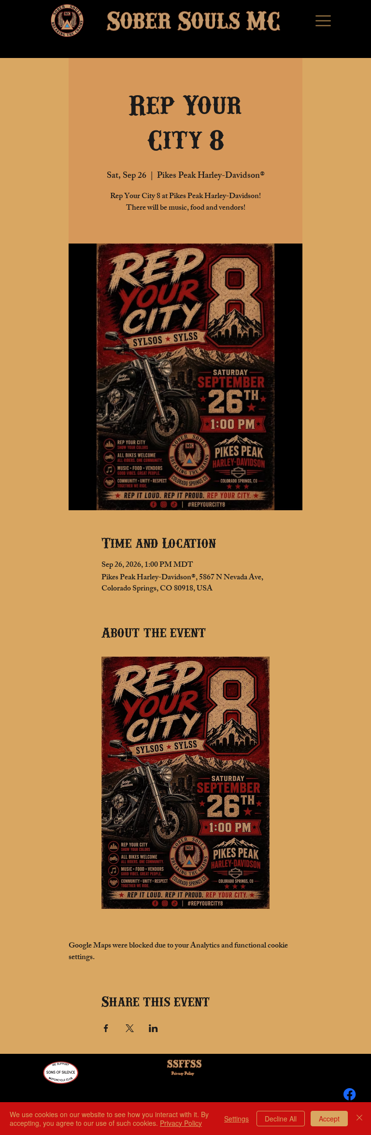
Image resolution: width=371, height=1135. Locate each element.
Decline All (281, 1118)
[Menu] (324, 21)
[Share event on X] (129, 1028)
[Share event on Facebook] (106, 1028)
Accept (329, 1118)
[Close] (359, 1118)
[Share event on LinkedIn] (153, 1028)
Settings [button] (236, 1118)
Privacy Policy (182, 1074)
